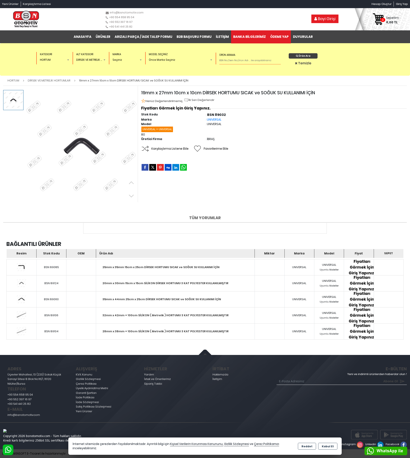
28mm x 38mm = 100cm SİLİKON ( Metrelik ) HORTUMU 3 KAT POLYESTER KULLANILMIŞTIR (165, 331)
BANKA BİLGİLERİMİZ (249, 36)
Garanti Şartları (86, 393)
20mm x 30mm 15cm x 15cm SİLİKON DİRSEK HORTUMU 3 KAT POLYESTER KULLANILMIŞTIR (165, 283)
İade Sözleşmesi (87, 402)
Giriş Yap (402, 4)
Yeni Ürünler (84, 411)
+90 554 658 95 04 (20, 395)
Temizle (304, 63)
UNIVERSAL (214, 119)
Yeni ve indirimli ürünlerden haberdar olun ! (377, 374)
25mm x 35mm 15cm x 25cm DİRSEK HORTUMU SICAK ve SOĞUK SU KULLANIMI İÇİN (161, 267)
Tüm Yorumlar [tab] (205, 217)
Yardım (149, 374)
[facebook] (145, 167)
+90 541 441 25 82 (19, 404)
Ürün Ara (304, 56)
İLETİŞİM (222, 36)
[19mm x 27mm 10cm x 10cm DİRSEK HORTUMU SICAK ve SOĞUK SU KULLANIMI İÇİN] (82, 146)
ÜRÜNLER (103, 36)
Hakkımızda (220, 374)
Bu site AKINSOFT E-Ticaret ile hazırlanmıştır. (34, 453)
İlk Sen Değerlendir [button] (201, 100)
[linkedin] (175, 167)
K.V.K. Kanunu (84, 374)
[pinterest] (160, 167)
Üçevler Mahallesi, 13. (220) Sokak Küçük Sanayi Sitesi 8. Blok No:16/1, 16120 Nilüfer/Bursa (34, 379)
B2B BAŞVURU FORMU (194, 36)
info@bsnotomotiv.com (23, 415)
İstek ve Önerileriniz (157, 379)
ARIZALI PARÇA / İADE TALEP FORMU (143, 36)
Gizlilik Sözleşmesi (88, 379)
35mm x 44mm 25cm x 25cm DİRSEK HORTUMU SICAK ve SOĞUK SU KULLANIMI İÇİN (161, 299)
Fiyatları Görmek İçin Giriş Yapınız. (176, 108)
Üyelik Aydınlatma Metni (92, 388)
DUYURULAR (303, 36)
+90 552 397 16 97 (19, 399)
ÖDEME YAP (279, 36)
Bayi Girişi (326, 18)
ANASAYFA (82, 36)
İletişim (217, 379)
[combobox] (53, 60)
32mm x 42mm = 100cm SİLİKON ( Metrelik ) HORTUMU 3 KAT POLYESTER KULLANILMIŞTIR (165, 315)
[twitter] (152, 167)
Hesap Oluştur (382, 4)
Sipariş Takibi (153, 384)
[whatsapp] (183, 167)
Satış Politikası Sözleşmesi (93, 407)
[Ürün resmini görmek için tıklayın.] (21, 267)
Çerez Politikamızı (266, 444)
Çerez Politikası (86, 384)
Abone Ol (384, 381)
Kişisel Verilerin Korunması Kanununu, (196, 444)
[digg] (168, 167)
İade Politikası (85, 397)
